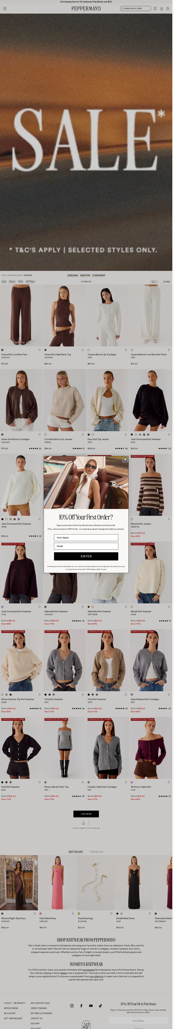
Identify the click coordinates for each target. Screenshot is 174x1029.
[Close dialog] (125, 459)
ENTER (86, 556)
